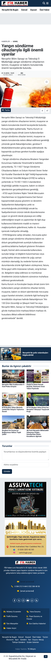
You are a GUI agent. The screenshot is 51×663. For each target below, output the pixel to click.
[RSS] (36, 600)
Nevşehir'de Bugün (10, 10)
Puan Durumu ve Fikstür (34, 617)
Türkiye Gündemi (18, 642)
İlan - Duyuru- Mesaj (36, 640)
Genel (15, 41)
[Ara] (44, 3)
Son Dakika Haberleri (37, 624)
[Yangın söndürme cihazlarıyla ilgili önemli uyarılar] (25, 92)
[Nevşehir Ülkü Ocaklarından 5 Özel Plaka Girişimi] (13, 376)
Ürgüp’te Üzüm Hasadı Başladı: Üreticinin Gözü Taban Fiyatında (36, 386)
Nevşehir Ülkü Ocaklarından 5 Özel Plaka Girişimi (13, 385)
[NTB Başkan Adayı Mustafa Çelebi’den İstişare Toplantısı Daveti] (13, 399)
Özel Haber (45, 10)
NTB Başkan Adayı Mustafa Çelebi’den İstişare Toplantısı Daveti (13, 409)
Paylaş (7, 110)
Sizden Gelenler (33, 642)
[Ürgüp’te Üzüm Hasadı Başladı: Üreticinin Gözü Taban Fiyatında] (38, 376)
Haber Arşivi (11, 628)
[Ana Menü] (47, 3)
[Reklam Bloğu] (25, 499)
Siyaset (33, 10)
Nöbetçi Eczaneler (14, 612)
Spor (17, 640)
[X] (19, 600)
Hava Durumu (35, 612)
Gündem (23, 640)
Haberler (6, 41)
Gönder (7, 471)
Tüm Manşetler (12, 624)
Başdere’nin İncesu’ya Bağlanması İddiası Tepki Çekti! (11, 432)
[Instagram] (23, 600)
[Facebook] (14, 600)
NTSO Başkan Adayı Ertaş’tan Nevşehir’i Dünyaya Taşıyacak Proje (38, 409)
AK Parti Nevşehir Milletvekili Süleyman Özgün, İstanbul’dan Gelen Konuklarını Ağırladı (38, 433)
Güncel (24, 10)
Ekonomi (10, 640)
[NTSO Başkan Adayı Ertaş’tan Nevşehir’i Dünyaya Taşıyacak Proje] (38, 399)
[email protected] (27, 582)
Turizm (45, 637)
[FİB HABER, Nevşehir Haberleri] (15, 3)
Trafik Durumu (11, 616)
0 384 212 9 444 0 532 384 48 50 (27, 586)
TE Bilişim (32, 649)
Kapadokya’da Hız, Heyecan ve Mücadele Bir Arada (22, 657)
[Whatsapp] (32, 600)
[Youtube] (28, 600)
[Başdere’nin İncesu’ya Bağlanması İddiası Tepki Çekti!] (13, 422)
